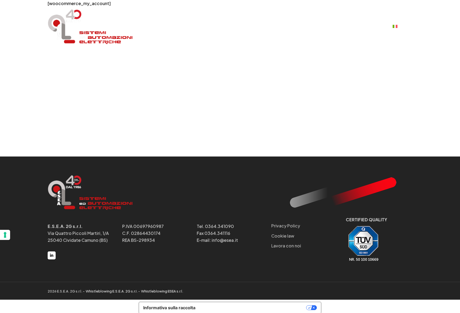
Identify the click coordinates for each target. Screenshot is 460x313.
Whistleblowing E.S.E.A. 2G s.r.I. (111, 291)
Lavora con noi (286, 245)
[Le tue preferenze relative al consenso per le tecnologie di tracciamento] (5, 235)
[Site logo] (90, 26)
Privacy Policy (285, 225)
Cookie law (282, 236)
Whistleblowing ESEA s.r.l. (162, 291)
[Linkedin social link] (52, 255)
